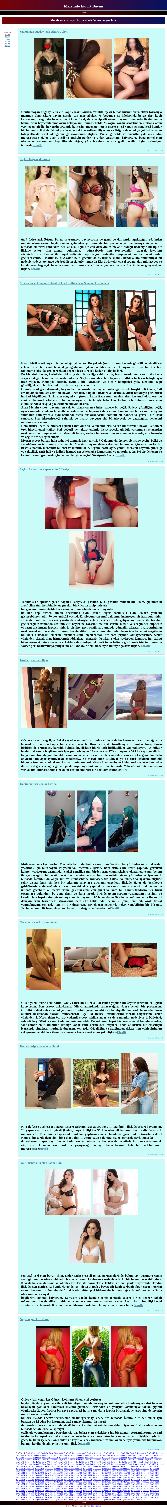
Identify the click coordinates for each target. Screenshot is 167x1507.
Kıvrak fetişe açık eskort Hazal (39, 1046)
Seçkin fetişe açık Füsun (35, 159)
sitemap (98, 1506)
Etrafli (37, 145)
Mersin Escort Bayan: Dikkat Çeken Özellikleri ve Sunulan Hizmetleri (64, 283)
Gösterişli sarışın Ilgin (34, 660)
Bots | (93, 1506)
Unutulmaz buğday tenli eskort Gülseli (44, 31)
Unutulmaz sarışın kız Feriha (38, 783)
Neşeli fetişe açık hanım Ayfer (38, 922)
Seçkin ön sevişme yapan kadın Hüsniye (45, 469)
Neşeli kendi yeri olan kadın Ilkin (41, 1162)
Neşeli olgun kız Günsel (34, 1319)
